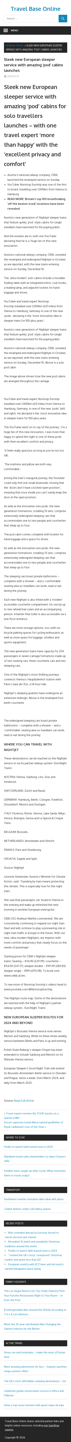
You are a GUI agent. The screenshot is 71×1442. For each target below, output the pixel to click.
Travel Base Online (35, 8)
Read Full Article (24, 1100)
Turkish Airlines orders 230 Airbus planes (27, 1209)
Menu (14, 30)
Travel (19, 45)
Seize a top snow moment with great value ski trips (34, 1405)
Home (9, 45)
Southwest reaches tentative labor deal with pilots (34, 1199)
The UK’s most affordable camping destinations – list (35, 1381)
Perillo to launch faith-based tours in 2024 (28, 1146)
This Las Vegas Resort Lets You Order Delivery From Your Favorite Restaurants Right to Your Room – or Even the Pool (34, 1295)
